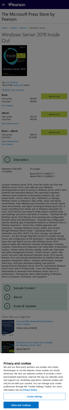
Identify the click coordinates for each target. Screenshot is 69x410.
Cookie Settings (34, 396)
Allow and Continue (20, 405)
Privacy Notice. (30, 389)
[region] (34, 381)
